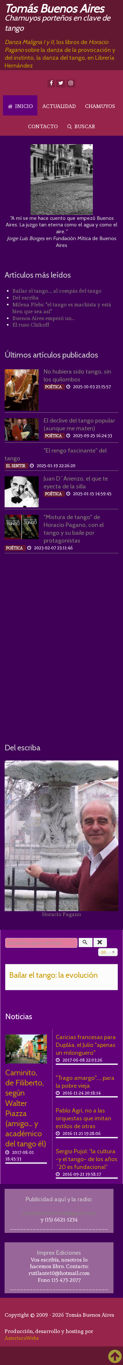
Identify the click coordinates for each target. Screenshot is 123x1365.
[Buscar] (85, 942)
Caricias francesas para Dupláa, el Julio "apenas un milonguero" (86, 1044)
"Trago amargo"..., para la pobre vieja (85, 1081)
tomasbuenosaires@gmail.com (59, 1213)
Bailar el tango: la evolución (53, 975)
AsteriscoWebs (22, 1338)
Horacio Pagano (61, 914)
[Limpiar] (100, 942)
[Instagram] (71, 83)
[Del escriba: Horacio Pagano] (61, 835)
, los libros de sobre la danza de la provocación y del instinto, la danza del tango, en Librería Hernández (60, 53)
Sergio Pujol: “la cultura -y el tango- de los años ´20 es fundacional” (86, 1159)
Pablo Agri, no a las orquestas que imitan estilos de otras (83, 1118)
